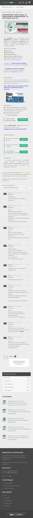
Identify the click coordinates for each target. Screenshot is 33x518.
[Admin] (5, 194)
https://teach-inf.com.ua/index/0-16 (17, 317)
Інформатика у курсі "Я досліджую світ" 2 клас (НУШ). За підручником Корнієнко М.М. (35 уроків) (18, 437)
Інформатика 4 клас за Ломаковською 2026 (15, 129)
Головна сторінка (8, 7)
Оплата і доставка (9, 488)
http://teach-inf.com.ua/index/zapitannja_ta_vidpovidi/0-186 (18, 237)
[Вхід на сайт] (15, 356)
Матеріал (10, 194)
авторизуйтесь (19, 364)
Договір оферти (8, 483)
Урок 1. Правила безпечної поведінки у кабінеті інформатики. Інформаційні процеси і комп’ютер (16, 87)
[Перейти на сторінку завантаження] (15, 97)
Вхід (5, 495)
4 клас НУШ (19, 12)
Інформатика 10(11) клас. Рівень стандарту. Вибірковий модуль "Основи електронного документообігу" (17, 403)
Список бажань (8, 503)
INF (8, 2)
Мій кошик (7, 505)
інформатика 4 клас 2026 (14, 176)
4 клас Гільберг (8, 390)
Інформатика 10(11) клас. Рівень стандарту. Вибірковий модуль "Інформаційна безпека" (19, 429)
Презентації (24, 176)
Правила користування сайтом (12, 485)
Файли (9, 12)
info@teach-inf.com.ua (11, 472)
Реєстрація (7, 498)
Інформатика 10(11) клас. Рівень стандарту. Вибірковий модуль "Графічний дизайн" (18, 420)
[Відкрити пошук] (23, 2)
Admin (19, 172)
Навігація (19, 2)
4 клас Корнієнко (8, 384)
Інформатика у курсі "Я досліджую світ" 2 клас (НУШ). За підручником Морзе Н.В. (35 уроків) (19, 411)
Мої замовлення (8, 500)
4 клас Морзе (7, 381)
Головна (4, 12)
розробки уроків (18, 174)
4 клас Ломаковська (9, 387)
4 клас (13, 12)
